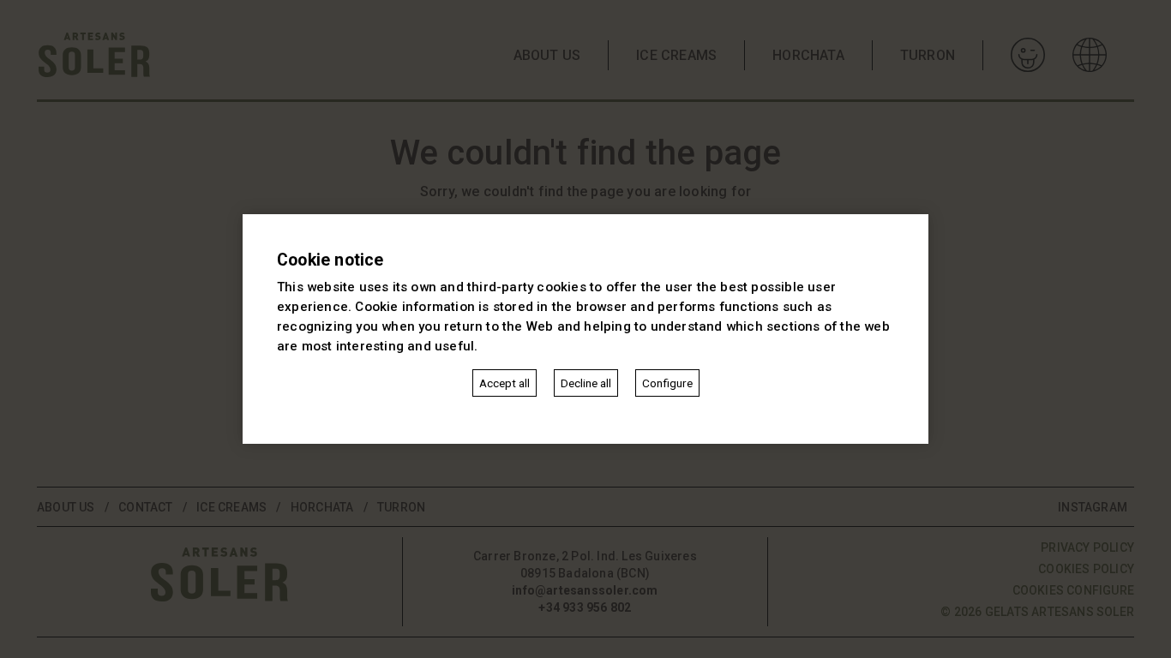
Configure (667, 383)
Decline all (586, 383)
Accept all (504, 383)
